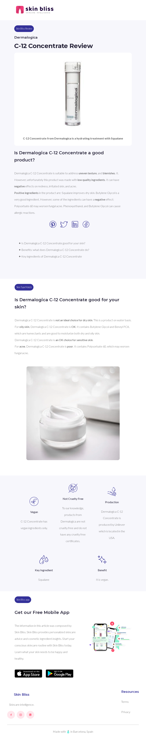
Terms (125, 701)
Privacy (125, 712)
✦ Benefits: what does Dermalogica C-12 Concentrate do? (54, 249)
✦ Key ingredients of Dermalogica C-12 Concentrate (50, 256)
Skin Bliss (21, 695)
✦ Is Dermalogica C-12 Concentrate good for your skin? (52, 243)
